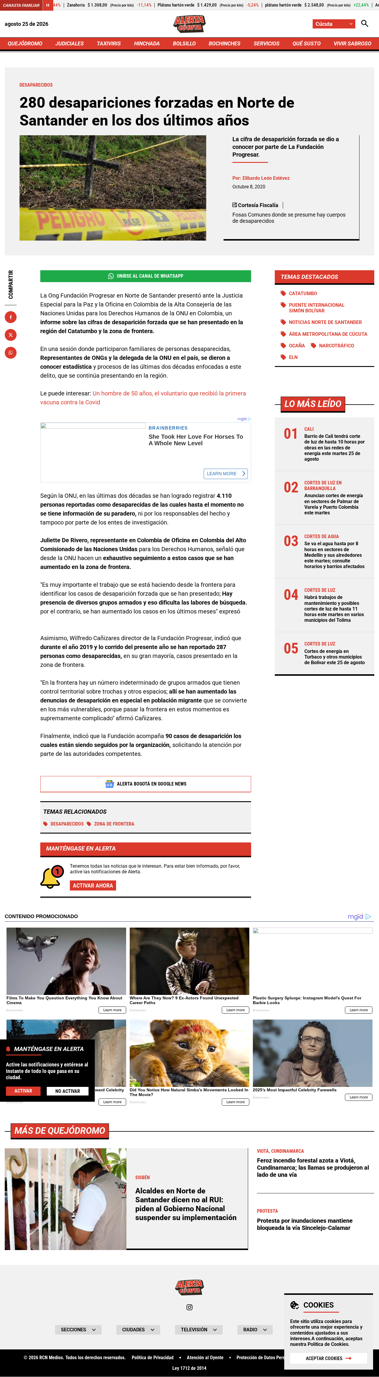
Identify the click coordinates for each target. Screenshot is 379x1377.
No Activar (67, 1091)
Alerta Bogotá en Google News (152, 784)
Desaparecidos (67, 824)
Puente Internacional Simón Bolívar (317, 308)
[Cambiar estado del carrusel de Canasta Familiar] (48, 5)
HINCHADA (147, 43)
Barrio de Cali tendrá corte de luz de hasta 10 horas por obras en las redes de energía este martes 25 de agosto (334, 447)
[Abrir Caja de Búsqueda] (364, 23)
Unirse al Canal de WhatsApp (150, 276)
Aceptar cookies (324, 1358)
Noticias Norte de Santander (325, 322)
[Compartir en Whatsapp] (11, 353)
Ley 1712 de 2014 (189, 1368)
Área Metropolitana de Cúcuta (328, 334)
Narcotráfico (336, 346)
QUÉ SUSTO (307, 43)
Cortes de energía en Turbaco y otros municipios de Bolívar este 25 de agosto (334, 656)
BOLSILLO (184, 43)
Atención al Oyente (205, 1357)
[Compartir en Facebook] (11, 317)
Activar (23, 1091)
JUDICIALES (69, 43)
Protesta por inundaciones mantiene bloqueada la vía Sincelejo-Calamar (305, 1224)
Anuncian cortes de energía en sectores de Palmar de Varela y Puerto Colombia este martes (333, 504)
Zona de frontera (114, 824)
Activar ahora (93, 885)
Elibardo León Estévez (266, 178)
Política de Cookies (328, 1344)
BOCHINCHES (224, 43)
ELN (293, 357)
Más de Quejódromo (60, 1130)
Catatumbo (303, 293)
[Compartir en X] (11, 335)
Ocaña (297, 346)
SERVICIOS (267, 43)
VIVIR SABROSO (352, 43)
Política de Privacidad (153, 1357)
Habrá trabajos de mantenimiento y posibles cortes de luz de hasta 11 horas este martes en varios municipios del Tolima (334, 608)
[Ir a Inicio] (189, 24)
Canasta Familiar (21, 5)
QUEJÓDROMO (25, 43)
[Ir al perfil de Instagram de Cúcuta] (189, 1307)
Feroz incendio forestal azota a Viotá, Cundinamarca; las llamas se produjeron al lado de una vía (313, 1167)
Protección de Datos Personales (267, 1357)
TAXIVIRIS (109, 43)
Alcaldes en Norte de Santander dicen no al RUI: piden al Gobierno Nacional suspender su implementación (186, 1204)
